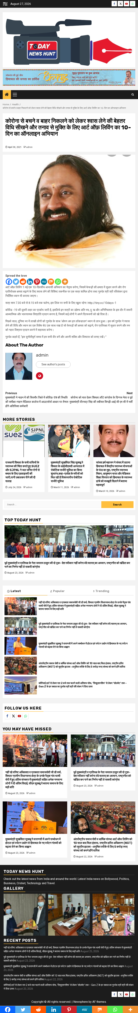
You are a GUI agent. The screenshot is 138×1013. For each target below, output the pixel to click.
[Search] (132, 94)
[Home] (7, 94)
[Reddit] (23, 281)
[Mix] (51, 281)
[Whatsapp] (58, 281)
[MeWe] (44, 281)
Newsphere (80, 1001)
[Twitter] (16, 281)
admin (29, 147)
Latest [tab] (16, 591)
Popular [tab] (59, 591)
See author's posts (53, 364)
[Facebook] (9, 281)
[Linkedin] (30, 281)
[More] (65, 281)
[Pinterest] (37, 281)
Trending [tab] (102, 591)
